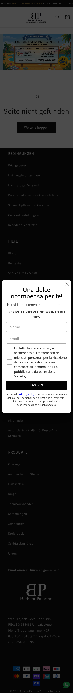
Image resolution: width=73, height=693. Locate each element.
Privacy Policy (26, 394)
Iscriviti (36, 385)
